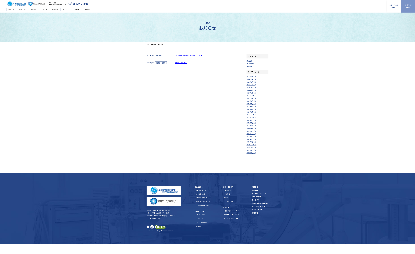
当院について (199, 211)
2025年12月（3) (251, 96)
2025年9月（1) (251, 98)
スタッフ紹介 (200, 218)
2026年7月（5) (251, 79)
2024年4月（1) (251, 128)
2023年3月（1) (251, 142)
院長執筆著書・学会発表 (260, 203)
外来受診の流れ (200, 194)
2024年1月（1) (251, 134)
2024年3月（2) (251, 131)
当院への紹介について (230, 211)
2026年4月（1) (251, 87)
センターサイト (257, 210)
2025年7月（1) (251, 104)
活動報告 (249, 66)
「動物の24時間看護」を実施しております (189, 55)
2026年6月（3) (251, 82)
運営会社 (255, 213)
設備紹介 (199, 226)
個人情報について (258, 193)
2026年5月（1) (251, 85)
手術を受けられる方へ (202, 205)
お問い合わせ (393, 6)
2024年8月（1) (251, 120)
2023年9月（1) (251, 136)
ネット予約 (255, 200)
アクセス (44, 9)
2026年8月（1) (251, 77)
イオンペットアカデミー (231, 218)
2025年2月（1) (251, 112)
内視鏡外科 (227, 194)
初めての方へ (200, 190)
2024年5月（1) (251, 126)
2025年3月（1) (251, 109)
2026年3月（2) (251, 90)
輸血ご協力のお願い (202, 201)
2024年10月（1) (251, 117)
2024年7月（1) (251, 123)
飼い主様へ (250, 61)
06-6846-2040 (80, 3)
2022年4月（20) (251, 150)
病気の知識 (250, 64)
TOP (148, 44)
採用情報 (77, 9)
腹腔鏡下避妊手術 (181, 63)
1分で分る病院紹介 (202, 222)
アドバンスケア (228, 201)
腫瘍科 (226, 198)
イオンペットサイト (258, 206)
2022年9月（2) (251, 147)
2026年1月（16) (251, 93)
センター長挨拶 (200, 215)
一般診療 (153, 44)
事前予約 (408, 6)
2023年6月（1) (251, 139)
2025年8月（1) (251, 101)
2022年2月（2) (251, 153)
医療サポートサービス (230, 215)
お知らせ (66, 9)
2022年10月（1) (251, 145)
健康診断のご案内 (201, 198)
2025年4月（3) (251, 106)
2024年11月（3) (251, 115)
